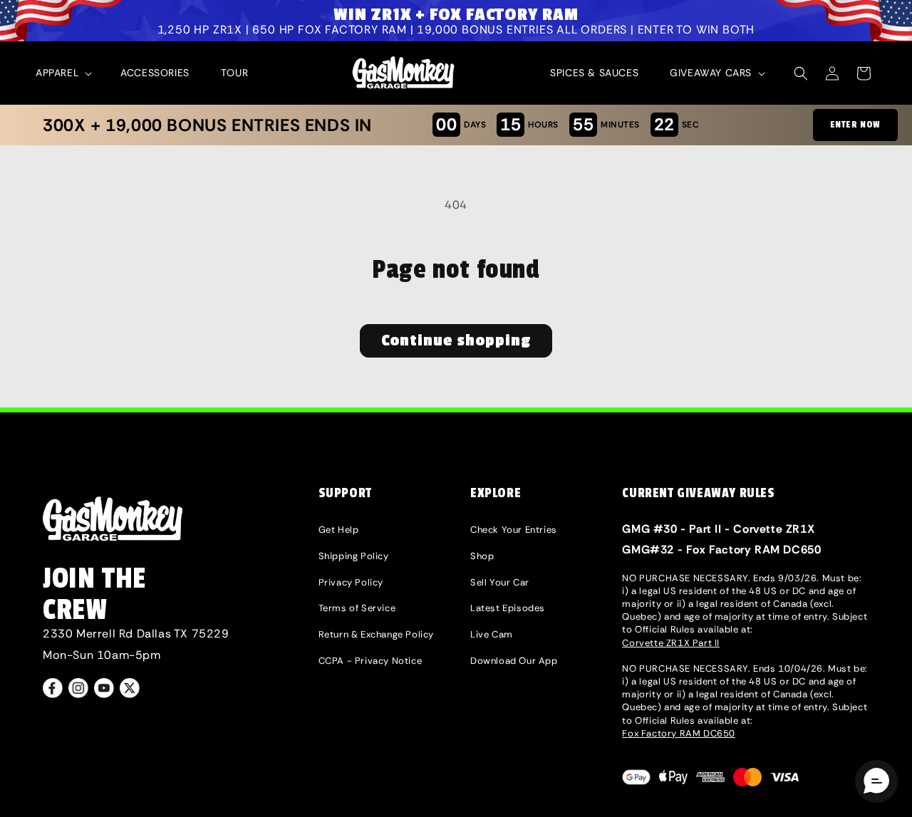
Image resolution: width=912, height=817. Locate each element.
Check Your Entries (513, 530)
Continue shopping (456, 340)
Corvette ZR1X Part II (671, 643)
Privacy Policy (350, 582)
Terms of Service (357, 608)
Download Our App (514, 661)
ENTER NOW (855, 124)
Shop (482, 556)
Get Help (338, 530)
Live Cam (491, 634)
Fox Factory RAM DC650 (678, 733)
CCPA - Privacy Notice (370, 661)
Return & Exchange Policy (376, 634)
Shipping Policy (353, 556)
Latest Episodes (507, 608)
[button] (62, 73)
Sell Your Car (499, 582)
